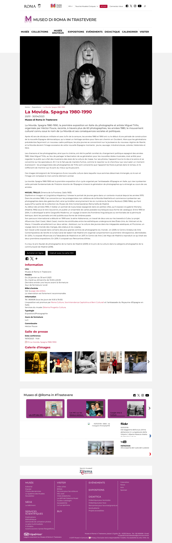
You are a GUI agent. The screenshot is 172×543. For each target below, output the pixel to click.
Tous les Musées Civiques (85, 6)
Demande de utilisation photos (38, 522)
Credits (123, 538)
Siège (28, 502)
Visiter (144, 31)
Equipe (28, 489)
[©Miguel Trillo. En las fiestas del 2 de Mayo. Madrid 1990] (111, 368)
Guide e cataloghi (64, 501)
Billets (59, 489)
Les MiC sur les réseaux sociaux (76, 414)
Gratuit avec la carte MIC (62, 253)
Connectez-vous (116, 6)
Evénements (94, 31)
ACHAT (103, 6)
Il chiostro (29, 526)
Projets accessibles (96, 511)
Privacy (93, 538)
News (122, 485)
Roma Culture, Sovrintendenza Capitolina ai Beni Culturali (77, 302)
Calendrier (130, 31)
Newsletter (29, 496)
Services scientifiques (34, 512)
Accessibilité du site (134, 538)
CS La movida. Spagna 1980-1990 (41, 342)
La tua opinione (63, 505)
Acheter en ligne (35, 253)
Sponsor (123, 490)
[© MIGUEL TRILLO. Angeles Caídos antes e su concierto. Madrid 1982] (61, 362)
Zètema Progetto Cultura (54, 307)
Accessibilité (62, 503)
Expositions (76, 31)
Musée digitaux (58, 31)
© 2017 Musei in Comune (79, 538)
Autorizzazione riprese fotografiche (39, 529)
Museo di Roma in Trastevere (64, 19)
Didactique (112, 31)
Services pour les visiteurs (67, 491)
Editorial (28, 487)
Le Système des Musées (35, 494)
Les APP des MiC (36, 415)
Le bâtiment (30, 505)
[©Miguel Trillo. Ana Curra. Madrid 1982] (86, 368)
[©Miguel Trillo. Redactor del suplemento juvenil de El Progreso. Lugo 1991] (136, 362)
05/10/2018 (134, 432)
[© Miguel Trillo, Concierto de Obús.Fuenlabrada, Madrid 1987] (36, 362)
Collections (39, 31)
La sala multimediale (34, 524)
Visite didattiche (64, 496)
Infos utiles (61, 487)
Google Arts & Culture (116, 414)
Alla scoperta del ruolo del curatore (135, 448)
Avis (122, 487)
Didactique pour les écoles (99, 500)
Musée (25, 31)
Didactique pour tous (97, 503)
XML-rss (146, 538)
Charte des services (33, 491)
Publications (30, 517)
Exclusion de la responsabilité (108, 538)
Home (27, 107)
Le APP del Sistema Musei (67, 498)
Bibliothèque (30, 519)
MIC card (60, 494)
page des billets (38, 291)
